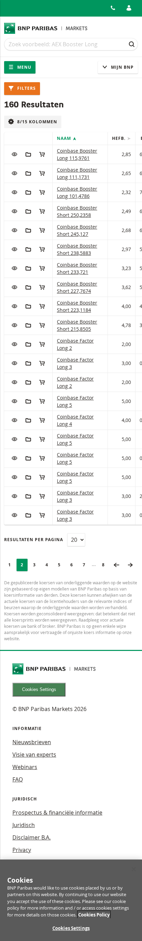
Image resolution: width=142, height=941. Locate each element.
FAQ (17, 779)
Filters (26, 88)
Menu (23, 67)
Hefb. (119, 138)
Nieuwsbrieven (31, 742)
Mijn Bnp (122, 67)
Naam (64, 138)
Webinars (24, 767)
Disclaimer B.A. (31, 837)
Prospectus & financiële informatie (57, 812)
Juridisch (23, 825)
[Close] (133, 869)
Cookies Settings (39, 689)
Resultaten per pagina (33, 539)
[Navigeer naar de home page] (46, 28)
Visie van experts (34, 754)
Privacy (21, 850)
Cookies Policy (94, 915)
